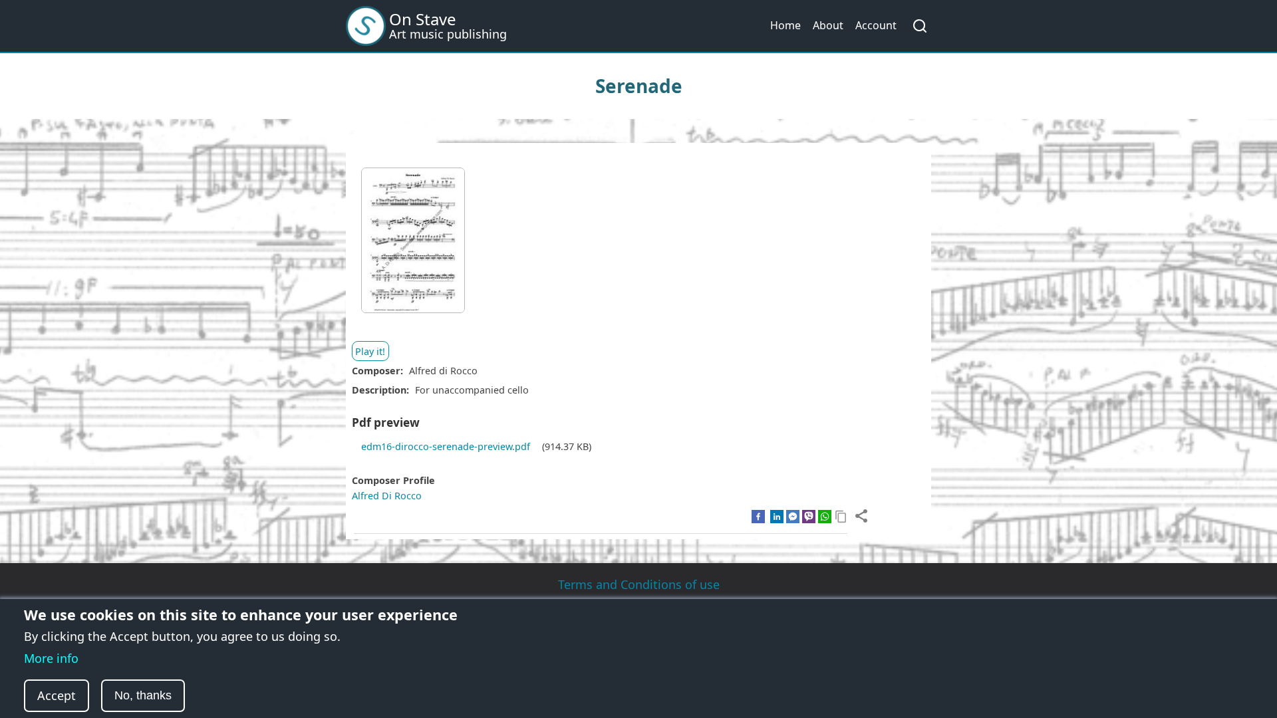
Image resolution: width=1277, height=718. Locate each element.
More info (51, 657)
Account (876, 25)
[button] (413, 245)
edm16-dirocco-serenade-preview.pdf (445, 446)
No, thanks (143, 695)
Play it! (370, 351)
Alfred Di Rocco (387, 495)
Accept (56, 695)
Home (785, 25)
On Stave (422, 19)
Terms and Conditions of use (639, 584)
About (828, 25)
